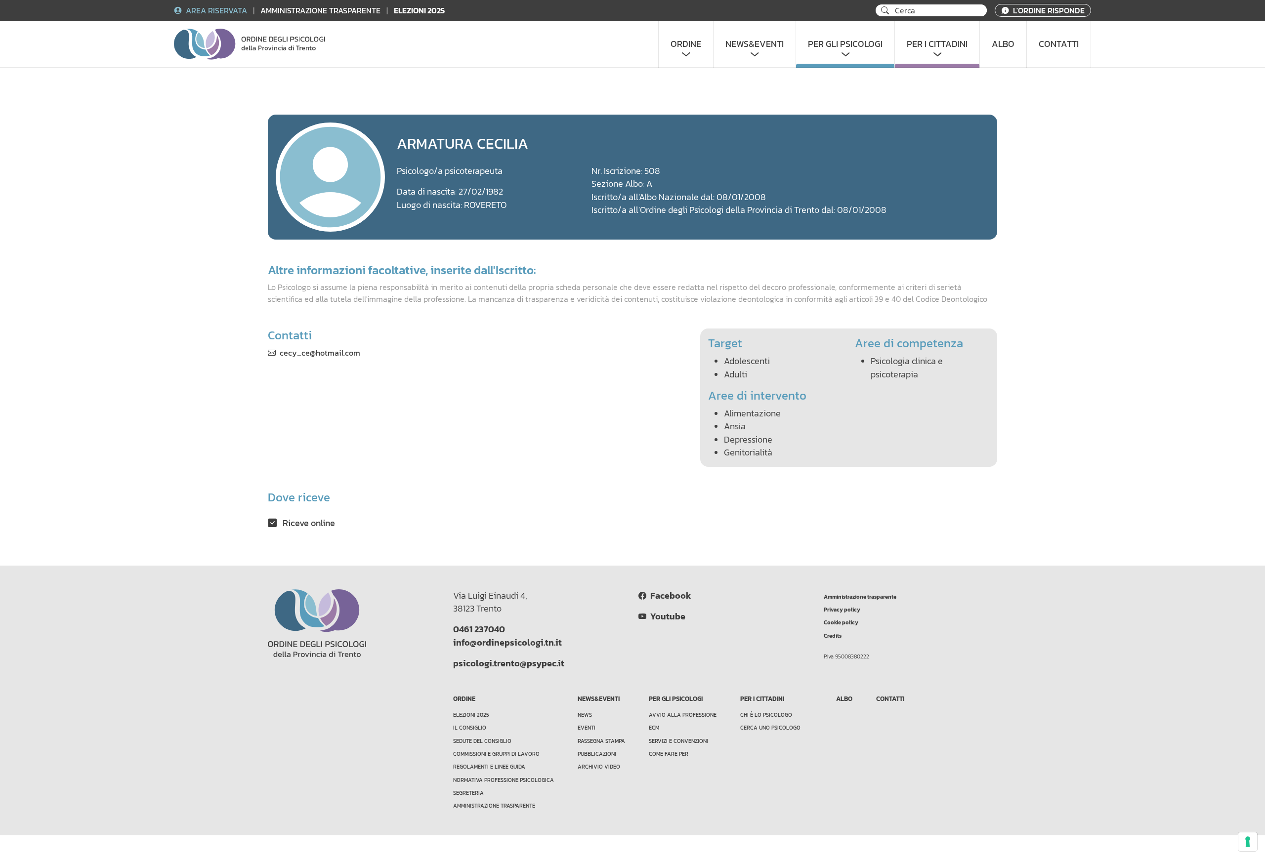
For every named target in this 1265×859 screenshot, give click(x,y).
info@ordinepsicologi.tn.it (507, 642)
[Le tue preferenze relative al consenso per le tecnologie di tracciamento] (1247, 841)
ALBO (1003, 44)
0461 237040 (479, 629)
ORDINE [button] (686, 44)
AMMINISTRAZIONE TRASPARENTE (321, 10)
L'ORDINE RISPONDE (1048, 10)
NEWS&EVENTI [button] (754, 44)
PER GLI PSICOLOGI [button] (845, 44)
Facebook (668, 595)
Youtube (665, 616)
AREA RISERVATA (216, 10)
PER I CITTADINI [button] (937, 44)
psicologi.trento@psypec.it (508, 663)
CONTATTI (1059, 44)
